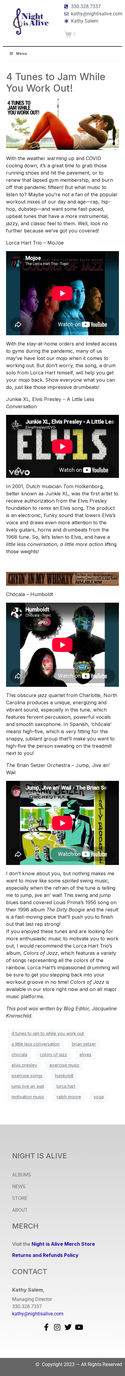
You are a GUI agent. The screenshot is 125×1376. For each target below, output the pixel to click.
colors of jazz (53, 1054)
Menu (21, 53)
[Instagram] (57, 1327)
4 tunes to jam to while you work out (48, 1033)
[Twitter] (68, 1327)
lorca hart (65, 1086)
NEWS (18, 1186)
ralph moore (69, 1096)
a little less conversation (35, 1043)
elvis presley (24, 1065)
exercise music (64, 1065)
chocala (19, 1054)
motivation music (28, 1096)
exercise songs (27, 1075)
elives (85, 1054)
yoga (98, 1096)
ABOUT (20, 1210)
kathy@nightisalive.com (37, 1314)
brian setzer (84, 1043)
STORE (19, 1198)
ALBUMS (21, 1175)
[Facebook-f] (46, 1327)
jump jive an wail (28, 1086)
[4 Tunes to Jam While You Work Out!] (62, 124)
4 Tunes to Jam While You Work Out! (55, 82)
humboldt (64, 1075)
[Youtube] (79, 1327)
